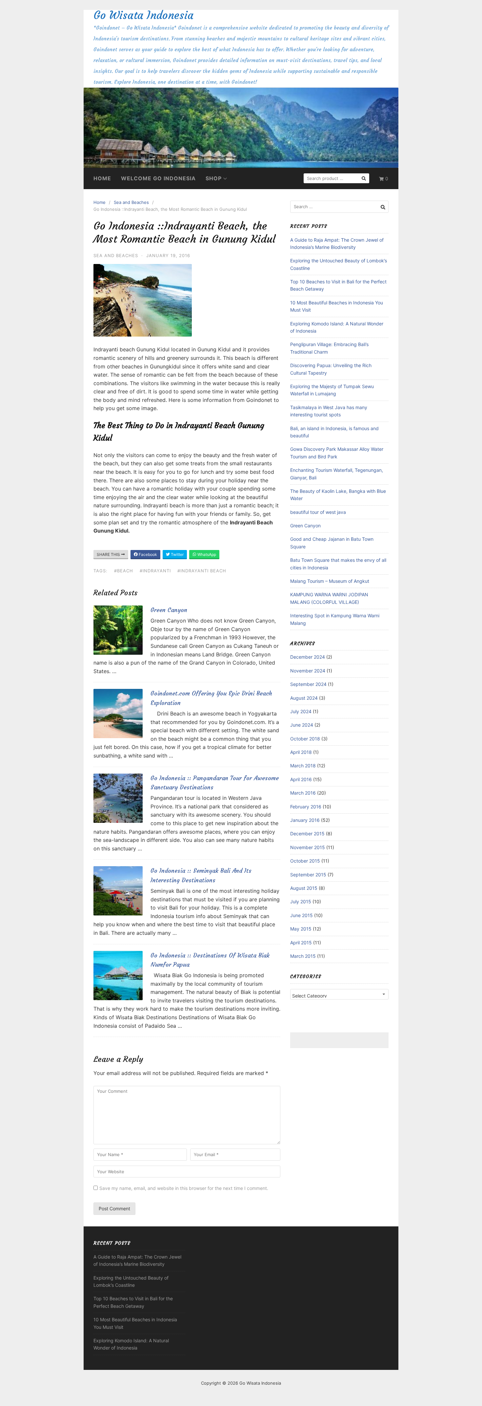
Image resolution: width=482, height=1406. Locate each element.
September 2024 (308, 684)
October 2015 (305, 861)
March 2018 (303, 765)
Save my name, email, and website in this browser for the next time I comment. (183, 1188)
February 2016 (305, 806)
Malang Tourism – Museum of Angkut (329, 581)
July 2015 (300, 901)
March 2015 (303, 956)
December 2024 (307, 657)
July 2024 (300, 711)
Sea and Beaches (131, 202)
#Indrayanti (155, 570)
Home (102, 178)
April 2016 (301, 779)
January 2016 (305, 820)
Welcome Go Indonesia (158, 178)
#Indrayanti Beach (201, 570)
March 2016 (303, 793)
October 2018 (305, 738)
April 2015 (301, 942)
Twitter (177, 554)
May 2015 (300, 929)
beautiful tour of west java (318, 512)
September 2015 (308, 874)
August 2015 (303, 888)
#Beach (123, 570)
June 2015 (301, 915)
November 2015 (307, 847)
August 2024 (304, 698)
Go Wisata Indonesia (143, 15)
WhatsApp (206, 554)
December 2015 (307, 833)
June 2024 (301, 725)
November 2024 (307, 670)
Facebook (147, 554)
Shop (214, 178)
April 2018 (301, 752)
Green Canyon (169, 610)
